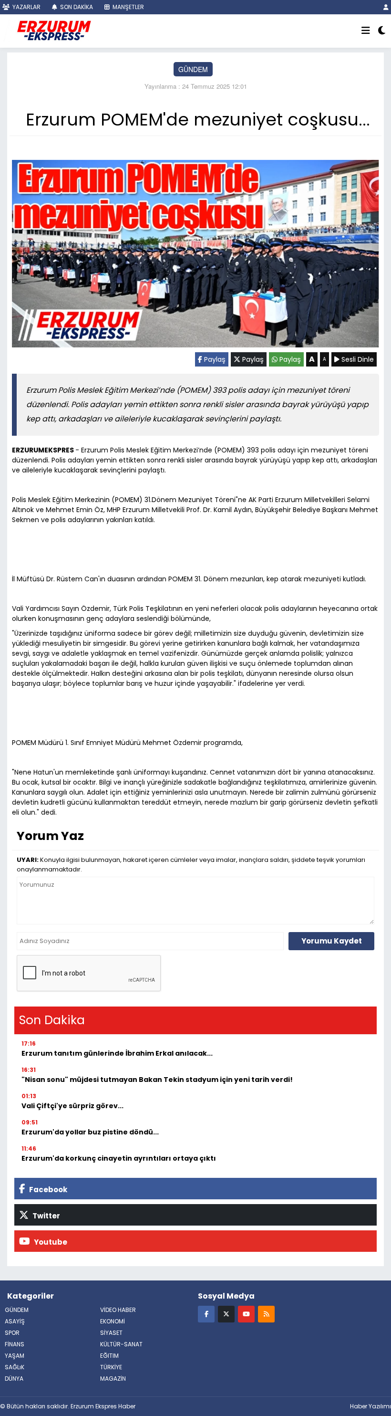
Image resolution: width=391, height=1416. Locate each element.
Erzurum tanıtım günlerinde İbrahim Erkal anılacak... (117, 1053)
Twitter (45, 1216)
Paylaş (214, 359)
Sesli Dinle (357, 359)
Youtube (49, 1242)
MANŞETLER (127, 7)
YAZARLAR (26, 7)
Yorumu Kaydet (331, 941)
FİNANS (14, 1344)
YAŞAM (14, 1356)
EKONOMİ (112, 1321)
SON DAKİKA (76, 7)
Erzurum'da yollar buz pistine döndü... (90, 1132)
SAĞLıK (14, 1367)
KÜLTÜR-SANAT (121, 1344)
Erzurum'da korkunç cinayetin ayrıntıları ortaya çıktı (118, 1158)
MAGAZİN (113, 1378)
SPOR (12, 1333)
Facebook (47, 1190)
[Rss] (266, 1313)
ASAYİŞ (15, 1321)
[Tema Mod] (382, 31)
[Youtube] (246, 1313)
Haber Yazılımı (370, 1406)
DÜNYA (14, 1378)
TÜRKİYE (111, 1367)
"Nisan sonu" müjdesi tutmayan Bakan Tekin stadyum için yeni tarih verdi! (157, 1079)
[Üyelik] (386, 7)
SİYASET (111, 1333)
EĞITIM (109, 1356)
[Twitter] (226, 1313)
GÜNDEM (193, 69)
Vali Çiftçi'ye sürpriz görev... (72, 1106)
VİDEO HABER (118, 1310)
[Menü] (366, 31)
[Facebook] (206, 1313)
